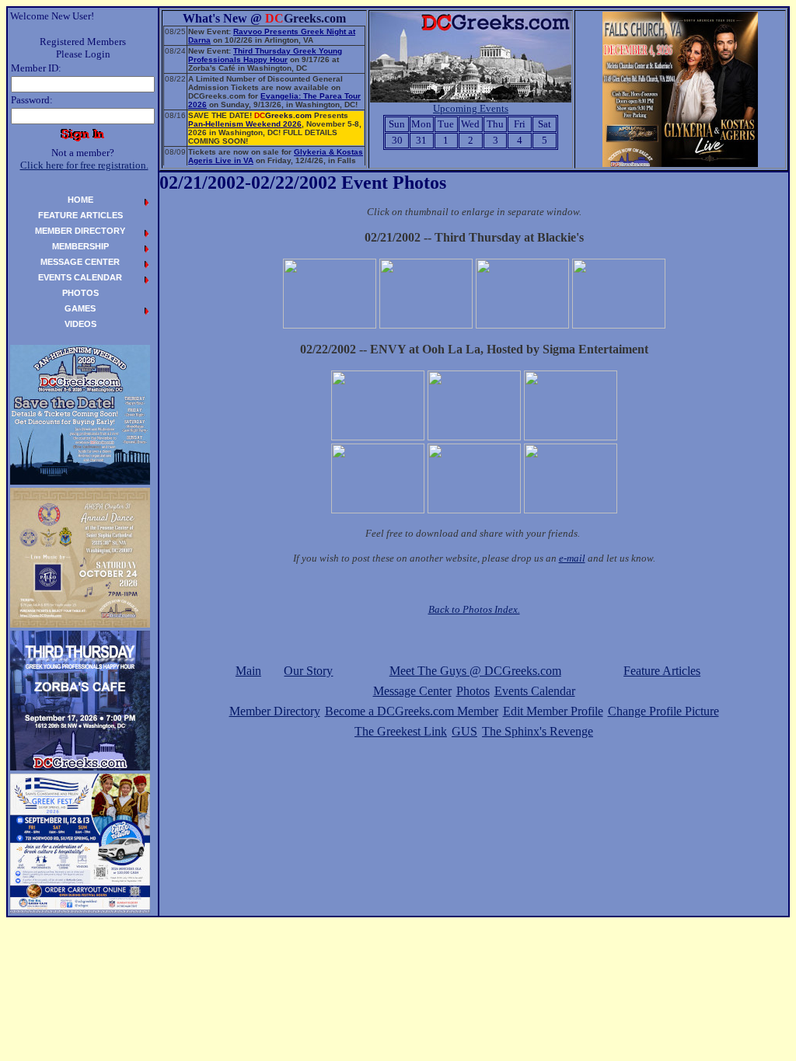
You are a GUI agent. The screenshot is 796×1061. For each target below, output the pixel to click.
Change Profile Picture (663, 711)
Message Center (412, 690)
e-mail (572, 558)
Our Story (308, 670)
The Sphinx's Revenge (537, 731)
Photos (473, 690)
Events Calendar (534, 690)
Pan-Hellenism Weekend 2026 (245, 124)
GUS (464, 731)
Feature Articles (661, 670)
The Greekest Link (400, 731)
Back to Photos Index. (474, 609)
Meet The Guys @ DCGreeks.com (475, 670)
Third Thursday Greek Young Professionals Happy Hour (265, 55)
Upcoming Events (470, 108)
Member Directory (274, 711)
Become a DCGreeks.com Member (411, 711)
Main (248, 670)
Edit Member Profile (553, 711)
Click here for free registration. (84, 165)
